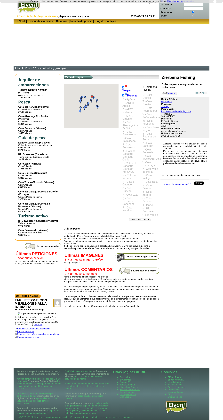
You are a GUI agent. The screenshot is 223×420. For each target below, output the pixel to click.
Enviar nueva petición (30, 258)
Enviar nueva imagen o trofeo (83, 259)
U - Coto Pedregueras (150, 109)
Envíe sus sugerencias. (123, 417)
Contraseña (165, 8)
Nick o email (166, 4)
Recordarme (166, 12)
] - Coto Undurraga (149, 164)
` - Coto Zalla (150, 181)
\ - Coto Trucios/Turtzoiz (152, 157)
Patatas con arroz (25, 331)
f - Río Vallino (150, 215)
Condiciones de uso (79, 417)
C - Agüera (128, 99)
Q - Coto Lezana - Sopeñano (128, 201)
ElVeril (21, 21)
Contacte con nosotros (100, 417)
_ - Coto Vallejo (147, 177)
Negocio (128, 90)
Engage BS (125, 382)
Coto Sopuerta (26, 128)
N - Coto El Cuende (128, 183)
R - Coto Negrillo (127, 209)
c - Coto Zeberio (147, 200)
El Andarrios (125, 380)
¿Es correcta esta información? (176, 184)
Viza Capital (125, 397)
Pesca (132, 95)
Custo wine (125, 377)
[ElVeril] (27, 13)
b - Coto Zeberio (147, 193)
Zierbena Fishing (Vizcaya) (50, 68)
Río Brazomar (26, 154)
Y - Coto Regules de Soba (149, 136)
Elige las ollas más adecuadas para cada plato (39, 334)
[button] (92, 97)
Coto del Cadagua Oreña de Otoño (38, 191)
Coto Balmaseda (27, 230)
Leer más (38, 324)
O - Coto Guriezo (127, 189)
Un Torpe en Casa (27, 295)
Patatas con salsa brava (28, 337)
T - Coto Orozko (147, 103)
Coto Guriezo (26, 173)
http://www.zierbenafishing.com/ (176, 111)
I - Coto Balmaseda (129, 139)
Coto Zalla (24, 163)
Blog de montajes (105, 21)
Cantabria (41, 154)
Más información (175, 1)
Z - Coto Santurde (148, 144)
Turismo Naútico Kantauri (33, 89)
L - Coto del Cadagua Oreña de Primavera (129, 167)
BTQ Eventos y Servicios (32, 220)
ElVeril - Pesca (23, 68)
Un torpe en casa (128, 394)
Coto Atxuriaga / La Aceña (33, 116)
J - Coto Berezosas (128, 146)
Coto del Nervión (28, 106)
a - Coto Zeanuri (147, 187)
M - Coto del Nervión (129, 176)
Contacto (171, 93)
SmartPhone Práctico (130, 389)
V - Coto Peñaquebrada (151, 116)
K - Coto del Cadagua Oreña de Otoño (129, 155)
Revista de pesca (81, 21)
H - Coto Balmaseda (129, 133)
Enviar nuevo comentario (80, 273)
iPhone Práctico (127, 384)
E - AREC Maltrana (128, 111)
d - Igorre (148, 205)
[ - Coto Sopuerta (148, 151)
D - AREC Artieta (128, 104)
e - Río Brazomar (148, 210)
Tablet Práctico (127, 392)
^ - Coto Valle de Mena (150, 170)
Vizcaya (23, 92)
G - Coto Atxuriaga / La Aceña (130, 125)
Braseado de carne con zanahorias (33, 328)
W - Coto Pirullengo (148, 122)
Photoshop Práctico (129, 387)
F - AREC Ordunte (128, 117)
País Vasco (166, 101)
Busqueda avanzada (40, 21)
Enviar (163, 16)
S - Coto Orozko (147, 96)
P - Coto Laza (130, 194)
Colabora (61, 21)
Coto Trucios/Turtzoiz (30, 182)
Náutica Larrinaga (28, 142)
